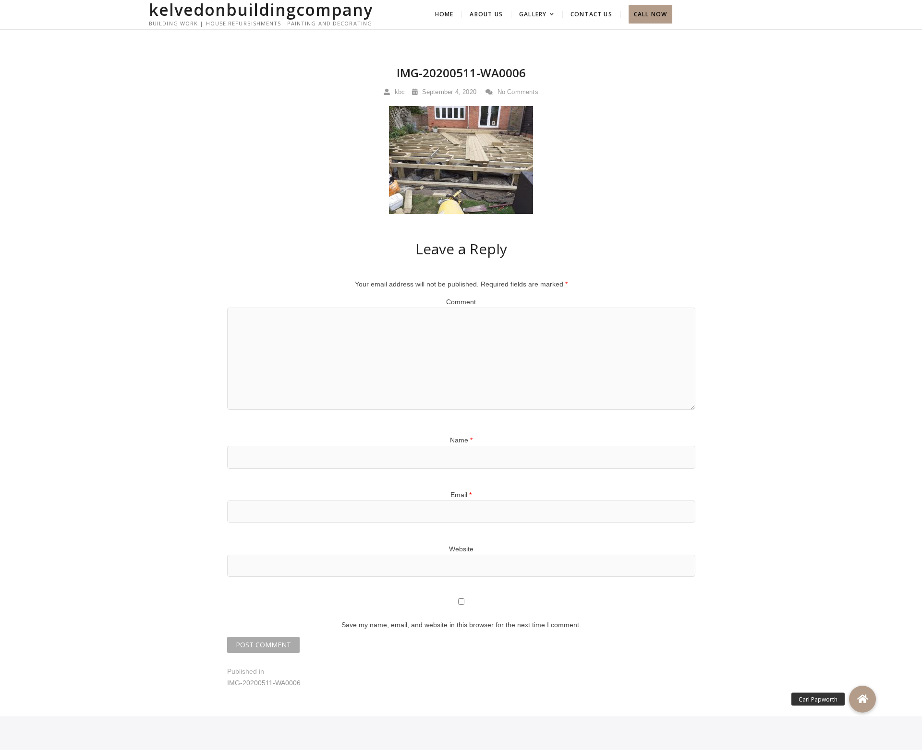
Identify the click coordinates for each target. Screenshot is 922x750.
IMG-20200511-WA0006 (461, 73)
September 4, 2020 (448, 91)
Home (444, 14)
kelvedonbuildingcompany (261, 9)
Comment (461, 302)
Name (461, 440)
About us (486, 14)
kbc (398, 91)
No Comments (516, 91)
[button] (862, 699)
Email (461, 495)
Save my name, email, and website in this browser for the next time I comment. (461, 625)
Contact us (591, 14)
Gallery (532, 14)
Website (461, 549)
